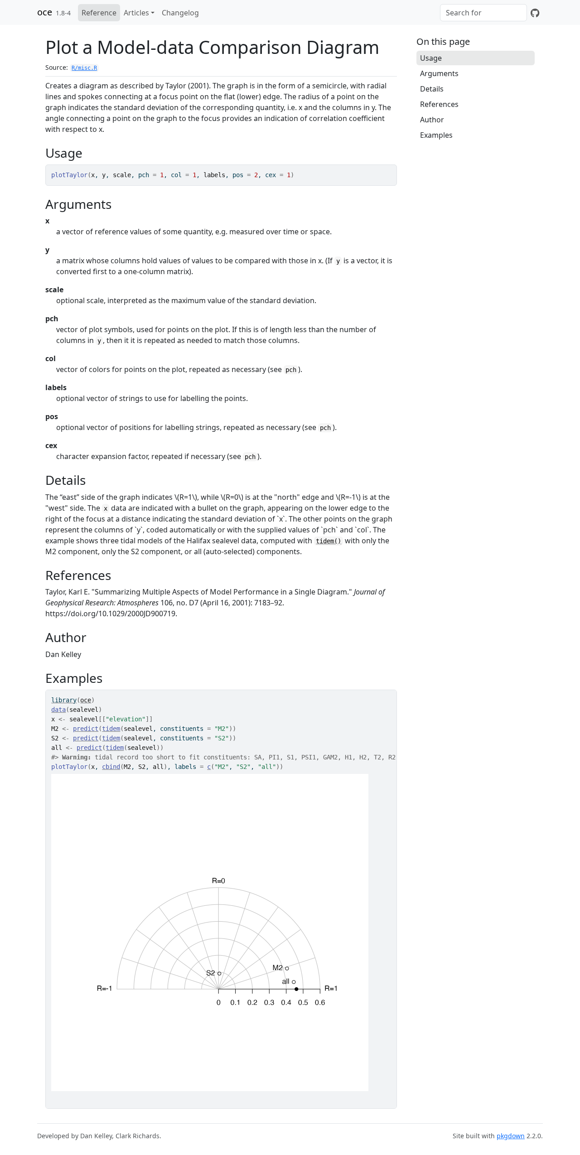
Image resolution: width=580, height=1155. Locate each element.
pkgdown (511, 1135)
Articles (136, 13)
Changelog (180, 13)
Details (432, 89)
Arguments (439, 73)
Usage (431, 58)
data (58, 709)
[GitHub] (535, 12)
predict (85, 728)
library (64, 700)
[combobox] (483, 12)
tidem (111, 728)
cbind (111, 766)
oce (44, 12)
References (439, 104)
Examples (436, 135)
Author (432, 120)
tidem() (328, 541)
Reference (99, 13)
